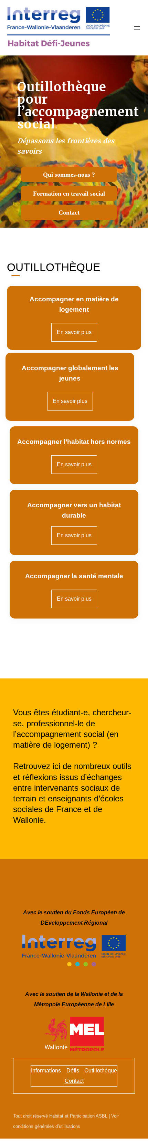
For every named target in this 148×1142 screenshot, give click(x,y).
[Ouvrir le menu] (137, 28)
